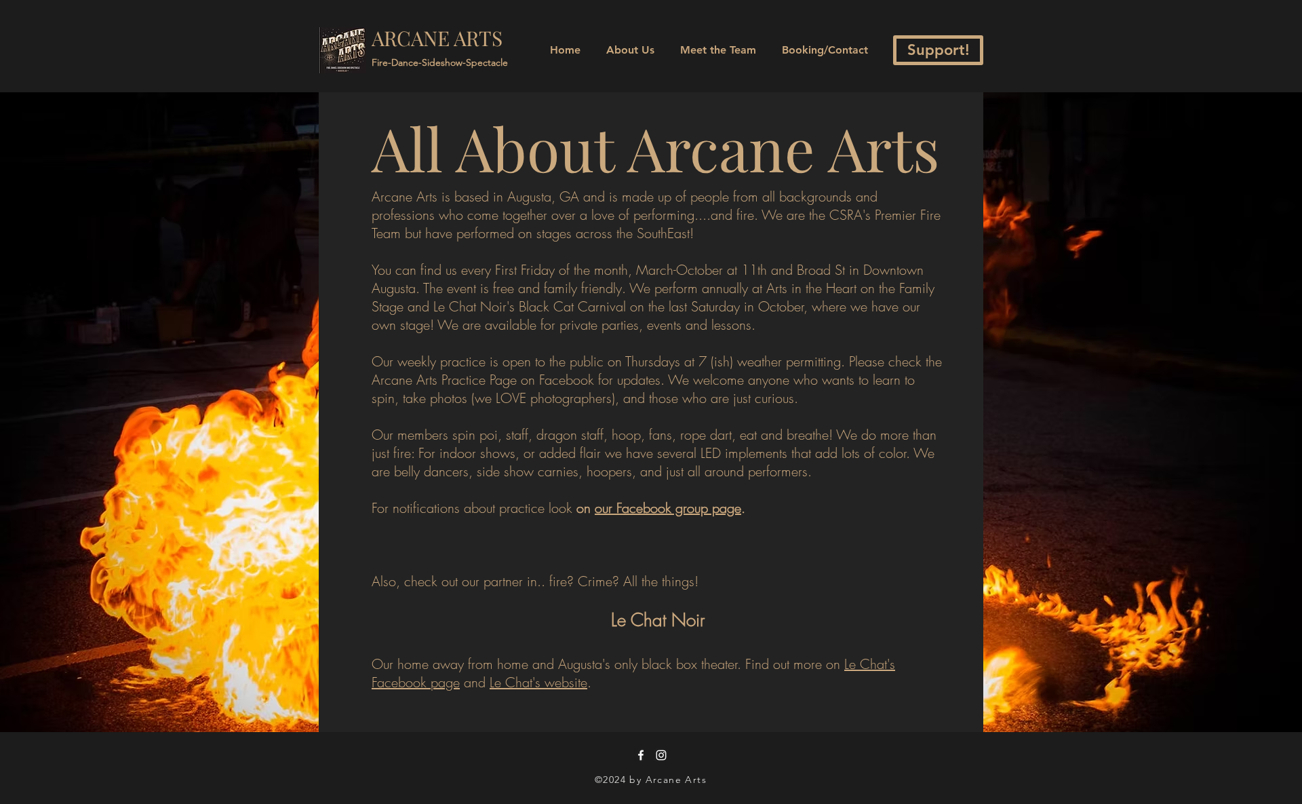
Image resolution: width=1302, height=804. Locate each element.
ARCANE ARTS (437, 38)
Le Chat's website (538, 682)
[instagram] (661, 755)
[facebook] (641, 755)
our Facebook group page (668, 508)
